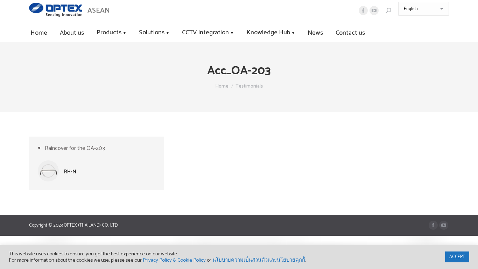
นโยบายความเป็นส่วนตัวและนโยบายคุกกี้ (258, 260)
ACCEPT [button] (457, 257)
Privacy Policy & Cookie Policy (174, 260)
